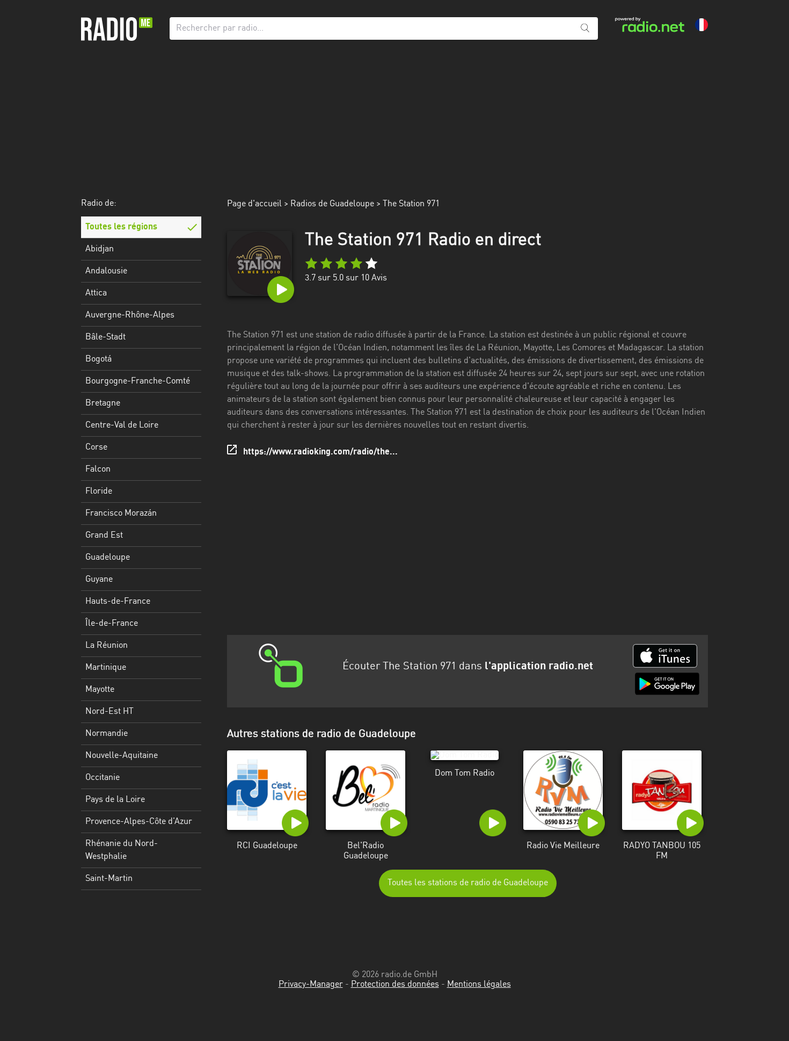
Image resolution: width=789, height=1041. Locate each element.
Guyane (99, 579)
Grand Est (104, 535)
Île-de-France (111, 623)
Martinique (105, 667)
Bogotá (98, 359)
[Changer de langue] (701, 24)
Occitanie (102, 777)
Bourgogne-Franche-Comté (137, 381)
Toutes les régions (121, 227)
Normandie (106, 733)
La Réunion (106, 645)
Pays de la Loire (115, 800)
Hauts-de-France (117, 601)
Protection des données (395, 984)
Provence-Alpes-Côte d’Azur (138, 822)
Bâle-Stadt (105, 337)
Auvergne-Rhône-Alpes (129, 315)
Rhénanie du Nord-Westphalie (121, 850)
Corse (96, 447)
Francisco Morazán (121, 513)
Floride (98, 491)
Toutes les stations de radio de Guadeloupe (468, 883)
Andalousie (106, 271)
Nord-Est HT (109, 711)
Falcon (98, 469)
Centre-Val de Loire (121, 425)
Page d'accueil (254, 204)
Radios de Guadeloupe (332, 204)
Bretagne (102, 403)
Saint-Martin (109, 878)
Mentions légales (479, 984)
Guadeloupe (107, 557)
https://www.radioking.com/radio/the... (320, 452)
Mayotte (99, 689)
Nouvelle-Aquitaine (121, 755)
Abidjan (99, 249)
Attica (96, 293)
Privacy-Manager (311, 984)
